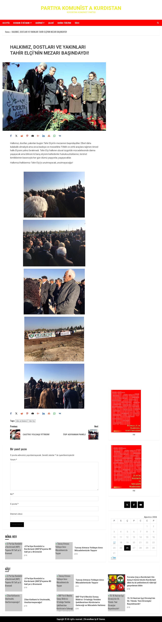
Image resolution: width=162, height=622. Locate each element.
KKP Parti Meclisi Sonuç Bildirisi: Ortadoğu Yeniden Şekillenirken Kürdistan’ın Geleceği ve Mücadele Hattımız (90, 601)
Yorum (13, 459)
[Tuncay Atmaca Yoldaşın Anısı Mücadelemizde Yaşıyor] (64, 550)
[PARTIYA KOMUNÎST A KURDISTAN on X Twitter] (127, 504)
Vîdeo (77, 22)
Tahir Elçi (32, 421)
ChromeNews (89, 619)
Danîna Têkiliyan (64, 22)
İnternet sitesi (16, 514)
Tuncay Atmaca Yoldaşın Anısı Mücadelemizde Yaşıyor (89, 549)
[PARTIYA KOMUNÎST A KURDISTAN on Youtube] (141, 504)
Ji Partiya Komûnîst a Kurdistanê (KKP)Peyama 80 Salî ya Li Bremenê (37, 549)
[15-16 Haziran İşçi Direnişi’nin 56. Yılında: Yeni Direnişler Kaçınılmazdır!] (116, 602)
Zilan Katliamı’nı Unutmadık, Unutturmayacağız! (37, 601)
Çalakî (51, 22)
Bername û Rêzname (21, 22)
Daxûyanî (39, 22)
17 (114, 542)
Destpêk (6, 22)
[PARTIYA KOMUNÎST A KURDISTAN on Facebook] (134, 504)
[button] (157, 22)
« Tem (113, 557)
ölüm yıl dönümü (21, 421)
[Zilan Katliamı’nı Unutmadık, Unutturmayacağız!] (13, 602)
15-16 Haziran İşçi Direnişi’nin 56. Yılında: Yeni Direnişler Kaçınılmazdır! (141, 601)
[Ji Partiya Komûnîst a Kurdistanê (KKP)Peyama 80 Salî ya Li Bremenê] (13, 550)
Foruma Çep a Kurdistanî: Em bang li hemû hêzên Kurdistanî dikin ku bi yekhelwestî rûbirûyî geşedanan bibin (141, 581)
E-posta (14, 504)
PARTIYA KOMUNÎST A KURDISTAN (81, 8)
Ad (12, 494)
